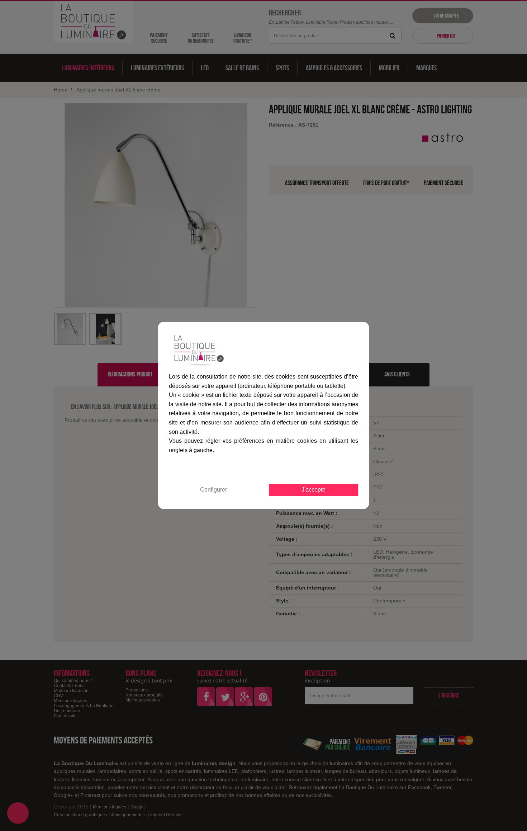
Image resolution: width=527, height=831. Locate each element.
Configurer (213, 490)
